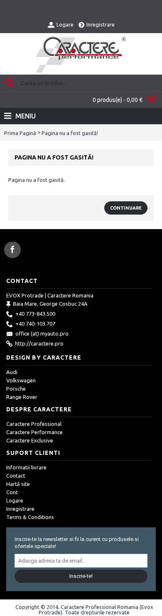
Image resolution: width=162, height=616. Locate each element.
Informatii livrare (26, 467)
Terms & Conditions (30, 517)
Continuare (126, 207)
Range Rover (21, 397)
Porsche (16, 388)
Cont (12, 492)
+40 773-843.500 (35, 313)
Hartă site (18, 484)
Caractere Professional (33, 424)
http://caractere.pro (39, 343)
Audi (11, 372)
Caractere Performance (34, 432)
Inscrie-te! (81, 576)
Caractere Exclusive (29, 440)
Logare (14, 500)
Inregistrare (20, 509)
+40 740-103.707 (35, 323)
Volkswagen (21, 380)
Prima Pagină (20, 133)
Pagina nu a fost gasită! (70, 133)
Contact (15, 475)
